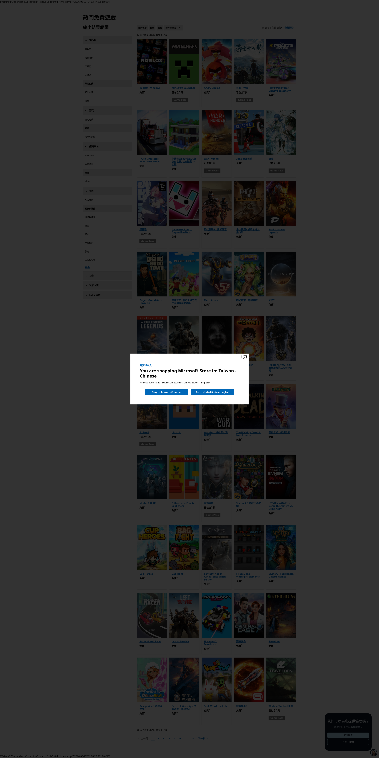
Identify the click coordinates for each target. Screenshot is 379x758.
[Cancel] (243, 358)
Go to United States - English (212, 392)
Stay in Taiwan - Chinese (166, 392)
